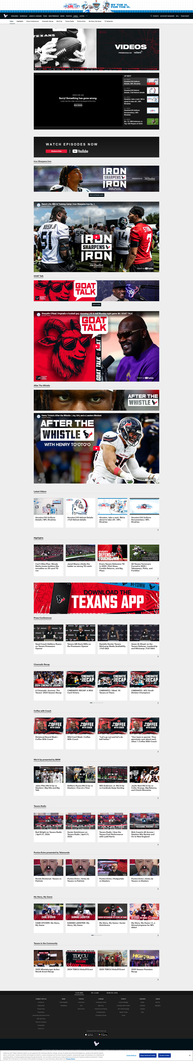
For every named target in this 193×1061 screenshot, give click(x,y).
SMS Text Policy (41, 1018)
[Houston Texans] (96, 1043)
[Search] (151, 15)
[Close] (190, 1055)
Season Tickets (123, 1012)
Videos (158, 999)
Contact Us (41, 1002)
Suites (123, 1015)
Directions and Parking (101, 1009)
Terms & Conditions (41, 1022)
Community (81, 1002)
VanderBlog (64, 1005)
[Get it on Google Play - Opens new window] (103, 1035)
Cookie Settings (131, 1055)
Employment (41, 1005)
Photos (81, 999)
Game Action (81, 1009)
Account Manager (123, 1002)
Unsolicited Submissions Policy (41, 1015)
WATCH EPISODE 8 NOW (96, 195)
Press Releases (64, 1002)
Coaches (142, 1009)
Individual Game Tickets (123, 1005)
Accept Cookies (164, 1055)
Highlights (158, 1005)
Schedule (142, 1005)
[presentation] (158, 530)
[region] (96, 1055)
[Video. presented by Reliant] (96, 49)
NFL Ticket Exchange (123, 1009)
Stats (142, 1012)
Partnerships (41, 1012)
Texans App (41, 1028)
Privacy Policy (41, 1009)
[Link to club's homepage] (5, 15)
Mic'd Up (158, 1002)
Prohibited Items (100, 1012)
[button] (78, 105)
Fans (81, 1005)
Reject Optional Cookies (147, 1055)
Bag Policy (101, 1005)
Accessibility (41, 1025)
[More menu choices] (86, 16)
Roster (142, 1002)
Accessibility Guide (101, 1002)
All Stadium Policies (100, 1015)
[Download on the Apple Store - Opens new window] (89, 1035)
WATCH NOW (96, 304)
